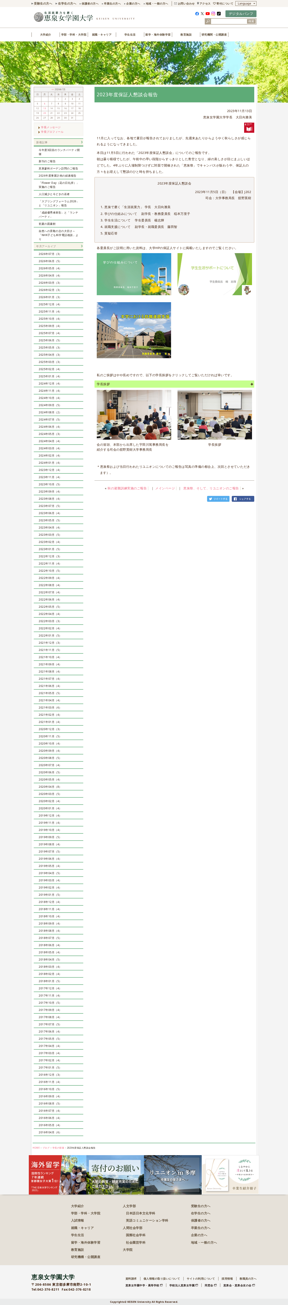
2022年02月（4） (50, 628)
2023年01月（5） (50, 549)
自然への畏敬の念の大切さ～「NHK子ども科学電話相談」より (59, 235)
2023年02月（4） (50, 542)
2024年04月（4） (50, 441)
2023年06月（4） (50, 513)
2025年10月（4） (50, 319)
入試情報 (77, 1220)
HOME (36, 1147)
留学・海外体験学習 (158, 34)
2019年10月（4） (50, 830)
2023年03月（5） (50, 535)
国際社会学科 (136, 1235)
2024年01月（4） (50, 463)
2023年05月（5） (50, 520)
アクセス (205, 3)
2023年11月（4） (50, 477)
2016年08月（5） (50, 1103)
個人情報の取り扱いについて (162, 1278)
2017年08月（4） (50, 1017)
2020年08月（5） (50, 758)
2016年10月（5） (50, 1089)
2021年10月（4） (50, 657)
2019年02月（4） (50, 887)
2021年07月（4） (50, 679)
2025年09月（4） (50, 326)
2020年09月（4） (50, 751)
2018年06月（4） (50, 945)
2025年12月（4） (50, 304)
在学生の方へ (67, 3)
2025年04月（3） (50, 355)
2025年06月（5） (50, 340)
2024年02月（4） (50, 455)
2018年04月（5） (50, 959)
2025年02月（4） (50, 369)
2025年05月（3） (50, 347)
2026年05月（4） (50, 268)
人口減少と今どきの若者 (54, 194)
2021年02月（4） (50, 715)
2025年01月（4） (50, 376)
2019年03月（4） (50, 880)
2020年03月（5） (50, 794)
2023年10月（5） (50, 484)
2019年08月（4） (50, 844)
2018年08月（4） (50, 931)
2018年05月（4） (50, 952)
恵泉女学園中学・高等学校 (142, 1285)
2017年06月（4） (50, 1031)
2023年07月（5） (50, 506)
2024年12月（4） (50, 383)
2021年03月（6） (50, 707)
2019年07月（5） (50, 851)
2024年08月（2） (50, 412)
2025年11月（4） (50, 311)
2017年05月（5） (50, 1039)
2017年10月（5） (50, 1003)
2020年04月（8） (50, 787)
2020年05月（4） (50, 779)
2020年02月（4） (50, 801)
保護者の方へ (90, 3)
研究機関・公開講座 (214, 34)
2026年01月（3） (50, 297)
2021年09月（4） (50, 664)
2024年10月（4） (50, 398)
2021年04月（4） (50, 700)
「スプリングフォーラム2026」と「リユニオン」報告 (59, 203)
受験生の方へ (43, 3)
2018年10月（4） (50, 916)
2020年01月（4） (50, 808)
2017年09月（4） (50, 1010)
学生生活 (130, 34)
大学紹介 (45, 34)
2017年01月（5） (50, 1067)
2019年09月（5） (50, 837)
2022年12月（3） (50, 556)
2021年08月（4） (50, 671)
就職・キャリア (102, 34)
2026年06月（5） (50, 261)
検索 (251, 21)
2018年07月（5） (50, 938)
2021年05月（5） (50, 693)
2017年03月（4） (50, 1053)
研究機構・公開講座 (86, 1257)
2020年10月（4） (50, 743)
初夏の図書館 (47, 224)
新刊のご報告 (47, 161)
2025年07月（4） (50, 333)
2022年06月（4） (50, 599)
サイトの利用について (201, 1278)
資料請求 (131, 1278)
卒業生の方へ (112, 3)
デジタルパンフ (241, 13)
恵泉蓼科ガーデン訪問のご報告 (58, 168)
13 (44, 108)
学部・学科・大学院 (74, 34)
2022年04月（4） (50, 614)
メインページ (165, 488)
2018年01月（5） (50, 981)
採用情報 (227, 1278)
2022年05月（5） (50, 607)
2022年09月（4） (50, 578)
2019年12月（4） (50, 815)
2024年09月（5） (50, 405)
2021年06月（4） (50, 686)
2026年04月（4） (50, 275)
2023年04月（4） (50, 527)
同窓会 (209, 1285)
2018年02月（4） (50, 974)
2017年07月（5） (50, 1024)
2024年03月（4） (50, 448)
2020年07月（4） (50, 765)
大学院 (128, 1249)
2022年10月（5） (50, 571)
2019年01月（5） (50, 895)
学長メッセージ (51, 127)
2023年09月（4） (50, 491)
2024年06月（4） (50, 427)
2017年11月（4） (50, 995)
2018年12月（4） (50, 902)
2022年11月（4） (50, 563)
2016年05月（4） (50, 1125)
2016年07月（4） (50, 1111)
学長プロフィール (52, 132)
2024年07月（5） (50, 419)
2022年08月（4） (50, 585)
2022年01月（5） (50, 635)
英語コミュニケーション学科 (147, 1220)
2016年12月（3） (50, 1075)
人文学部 (129, 1206)
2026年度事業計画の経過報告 (57, 176)
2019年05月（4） (50, 866)
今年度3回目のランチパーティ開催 (59, 152)
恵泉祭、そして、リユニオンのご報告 (211, 488)
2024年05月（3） (50, 434)
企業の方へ (133, 3)
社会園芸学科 (136, 1242)
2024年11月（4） (50, 391)
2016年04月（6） (50, 1132)
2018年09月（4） (50, 923)
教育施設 (186, 34)
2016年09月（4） (50, 1096)
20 (44, 113)
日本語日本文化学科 (140, 1213)
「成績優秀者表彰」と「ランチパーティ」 (58, 214)
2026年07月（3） (50, 254)
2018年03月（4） (50, 967)
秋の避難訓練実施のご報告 (127, 488)
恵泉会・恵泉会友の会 (237, 1285)
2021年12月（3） (50, 643)
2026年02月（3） (50, 290)
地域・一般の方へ (157, 3)
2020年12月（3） (50, 729)
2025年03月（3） (50, 362)
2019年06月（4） (50, 859)
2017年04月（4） (50, 1046)
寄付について (224, 3)
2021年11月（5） (50, 650)
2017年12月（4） (50, 988)
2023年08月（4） (50, 499)
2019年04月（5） (50, 873)
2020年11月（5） (50, 736)
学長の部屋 (58, 1147)
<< (53, 89)
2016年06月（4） (50, 1118)
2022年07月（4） (50, 592)
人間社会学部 (132, 1228)
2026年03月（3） (50, 283)
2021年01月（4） (50, 722)
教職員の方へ (248, 1278)
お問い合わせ (186, 3)
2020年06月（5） (50, 772)
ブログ (46, 1147)
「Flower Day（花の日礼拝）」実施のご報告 (59, 185)
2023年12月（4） (50, 470)
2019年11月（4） (50, 823)
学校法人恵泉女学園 (182, 1285)
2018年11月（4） (50, 909)
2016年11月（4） (50, 1082)
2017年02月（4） (50, 1060)
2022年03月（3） (50, 621)
